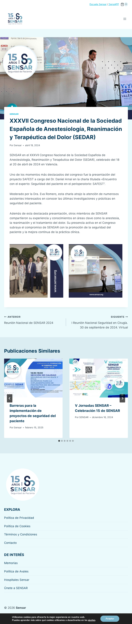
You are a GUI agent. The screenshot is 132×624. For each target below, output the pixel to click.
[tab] (59, 441)
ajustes (91, 620)
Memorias (11, 563)
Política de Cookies (17, 526)
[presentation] (33, 378)
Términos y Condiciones (20, 534)
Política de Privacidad (19, 517)
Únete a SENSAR (16, 588)
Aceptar (110, 618)
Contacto (10, 543)
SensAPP (113, 4)
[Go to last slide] (9, 398)
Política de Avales (16, 571)
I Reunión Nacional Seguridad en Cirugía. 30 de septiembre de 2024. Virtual (100, 322)
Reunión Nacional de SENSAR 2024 (28, 320)
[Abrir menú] (125, 18)
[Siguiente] (122, 398)
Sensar (14, 114)
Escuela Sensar (98, 4)
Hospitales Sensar (16, 580)
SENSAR (84, 417)
